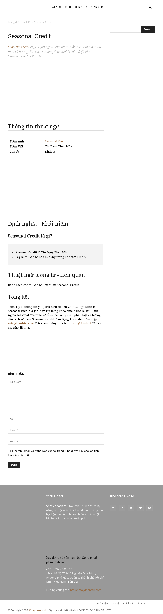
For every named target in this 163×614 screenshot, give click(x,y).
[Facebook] (113, 508)
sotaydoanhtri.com (21, 323)
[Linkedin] (122, 508)
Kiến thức (80, 7)
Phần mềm (96, 7)
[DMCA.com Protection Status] (75, 549)
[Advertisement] (56, 89)
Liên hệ (115, 603)
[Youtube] (149, 508)
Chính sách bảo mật (134, 603)
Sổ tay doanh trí (56, 506)
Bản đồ (72, 581)
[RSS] (131, 508)
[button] (150, 7)
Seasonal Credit (56, 141)
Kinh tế (26, 22)
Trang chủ (13, 22)
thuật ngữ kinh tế (79, 323)
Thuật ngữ (54, 7)
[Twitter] (140, 508)
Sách (68, 7)
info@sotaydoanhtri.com (85, 590)
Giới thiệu (102, 603)
